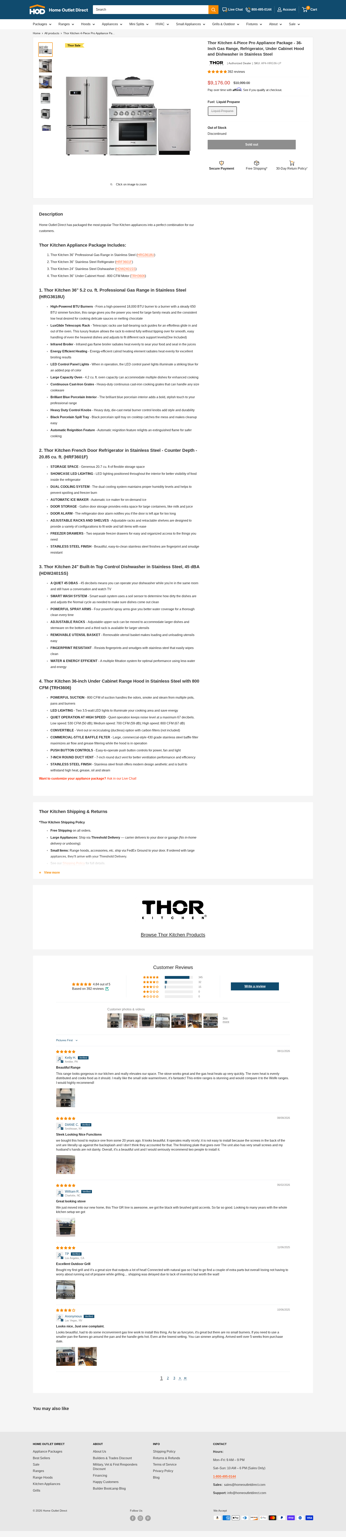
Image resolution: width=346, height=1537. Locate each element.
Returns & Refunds (166, 1458)
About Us (99, 1451)
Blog (156, 1477)
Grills (36, 1490)
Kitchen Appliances (46, 1484)
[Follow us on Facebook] (133, 1518)
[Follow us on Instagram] (140, 1518)
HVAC (160, 24)
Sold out (251, 144)
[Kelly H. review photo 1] (65, 1097)
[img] (65, 1051)
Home (36, 33)
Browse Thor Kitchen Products (173, 934)
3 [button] (174, 1378)
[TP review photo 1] (65, 1289)
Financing (100, 1475)
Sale (292, 24)
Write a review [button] (255, 986)
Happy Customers (106, 1482)
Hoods (86, 24)
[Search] (213, 9)
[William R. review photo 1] (65, 1227)
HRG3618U (145, 255)
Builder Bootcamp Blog (109, 1488)
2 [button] (168, 1378)
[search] (150, 9)
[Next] (187, 112)
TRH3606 (138, 276)
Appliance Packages (47, 1451)
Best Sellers (41, 1458)
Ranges (64, 24)
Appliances (110, 24)
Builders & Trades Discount (112, 1458)
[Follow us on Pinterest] (148, 1518)
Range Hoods (43, 1477)
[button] (218, 71)
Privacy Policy (163, 1471)
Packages (40, 24)
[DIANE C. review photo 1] (65, 1164)
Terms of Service (165, 1464)
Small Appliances (188, 24)
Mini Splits (136, 24)
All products (51, 33)
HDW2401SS (126, 269)
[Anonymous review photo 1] (65, 1356)
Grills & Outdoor (223, 24)
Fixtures (252, 24)
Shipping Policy (73, 863)
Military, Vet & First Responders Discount (115, 1467)
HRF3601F (124, 262)
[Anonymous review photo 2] (87, 1356)
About (273, 24)
